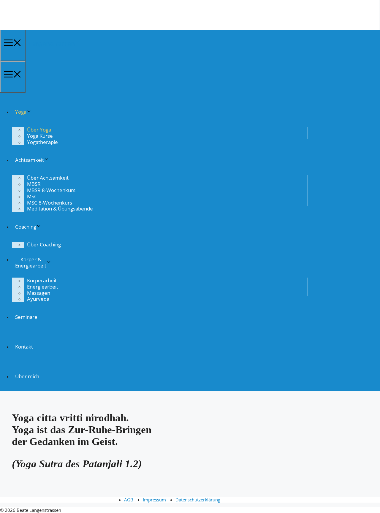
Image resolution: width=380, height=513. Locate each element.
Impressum (154, 500)
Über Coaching (44, 244)
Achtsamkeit (29, 159)
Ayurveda (38, 298)
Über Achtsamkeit (48, 177)
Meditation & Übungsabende (60, 208)
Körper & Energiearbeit (30, 262)
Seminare (26, 317)
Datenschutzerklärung (197, 500)
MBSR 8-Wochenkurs (51, 190)
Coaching (25, 226)
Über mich (27, 376)
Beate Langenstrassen (42, 43)
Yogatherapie (42, 142)
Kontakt (24, 346)
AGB (128, 500)
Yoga (20, 111)
